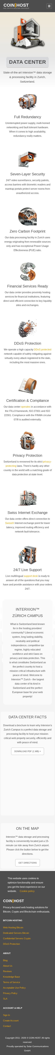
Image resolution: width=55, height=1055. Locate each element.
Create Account (10, 1020)
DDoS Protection (11, 944)
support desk (31, 576)
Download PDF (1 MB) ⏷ (27, 751)
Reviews (7, 971)
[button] (49, 6)
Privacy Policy (10, 993)
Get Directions (27, 863)
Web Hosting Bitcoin (13, 927)
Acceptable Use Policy (14, 987)
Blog (5, 960)
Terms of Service (11, 982)
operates (25, 406)
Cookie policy (27, 891)
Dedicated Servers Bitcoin (16, 933)
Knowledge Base (11, 976)
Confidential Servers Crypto (17, 938)
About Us (7, 966)
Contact (7, 1026)
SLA (5, 998)
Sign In (6, 1015)
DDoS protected (42, 349)
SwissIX (9, 523)
